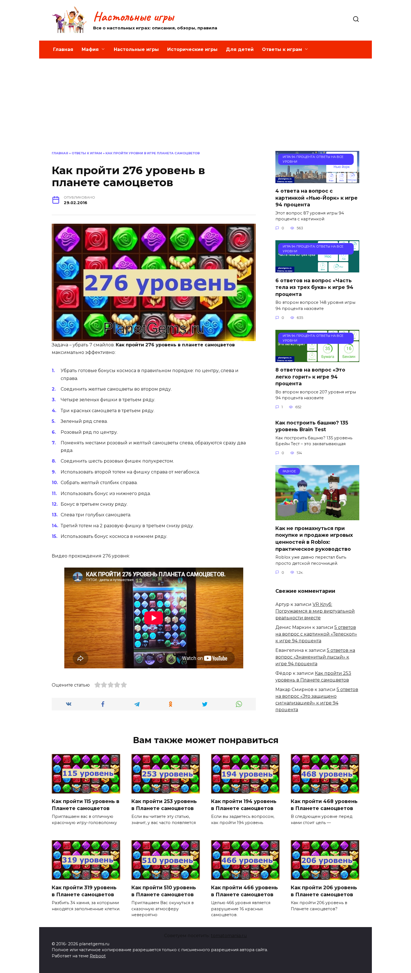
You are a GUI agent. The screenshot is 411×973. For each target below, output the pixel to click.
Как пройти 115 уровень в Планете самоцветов (85, 804)
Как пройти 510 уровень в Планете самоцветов (163, 891)
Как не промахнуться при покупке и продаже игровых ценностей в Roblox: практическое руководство (314, 538)
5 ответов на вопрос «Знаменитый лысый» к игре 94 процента (315, 657)
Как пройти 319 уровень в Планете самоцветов (84, 891)
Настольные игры (133, 16)
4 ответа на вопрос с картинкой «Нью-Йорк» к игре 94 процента (316, 197)
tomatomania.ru (229, 935)
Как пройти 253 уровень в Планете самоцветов (164, 804)
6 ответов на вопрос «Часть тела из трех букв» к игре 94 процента (314, 287)
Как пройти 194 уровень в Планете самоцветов (244, 804)
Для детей (240, 49)
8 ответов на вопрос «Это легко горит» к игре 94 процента (310, 376)
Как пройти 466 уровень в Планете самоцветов (244, 891)
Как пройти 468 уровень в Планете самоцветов (324, 804)
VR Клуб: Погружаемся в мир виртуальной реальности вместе (315, 611)
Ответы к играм (282, 49)
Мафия (90, 49)
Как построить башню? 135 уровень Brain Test (311, 425)
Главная (63, 49)
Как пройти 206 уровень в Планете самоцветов (324, 891)
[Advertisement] (205, 109)
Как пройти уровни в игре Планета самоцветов (152, 153)
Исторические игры (192, 49)
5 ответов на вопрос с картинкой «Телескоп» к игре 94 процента (316, 634)
